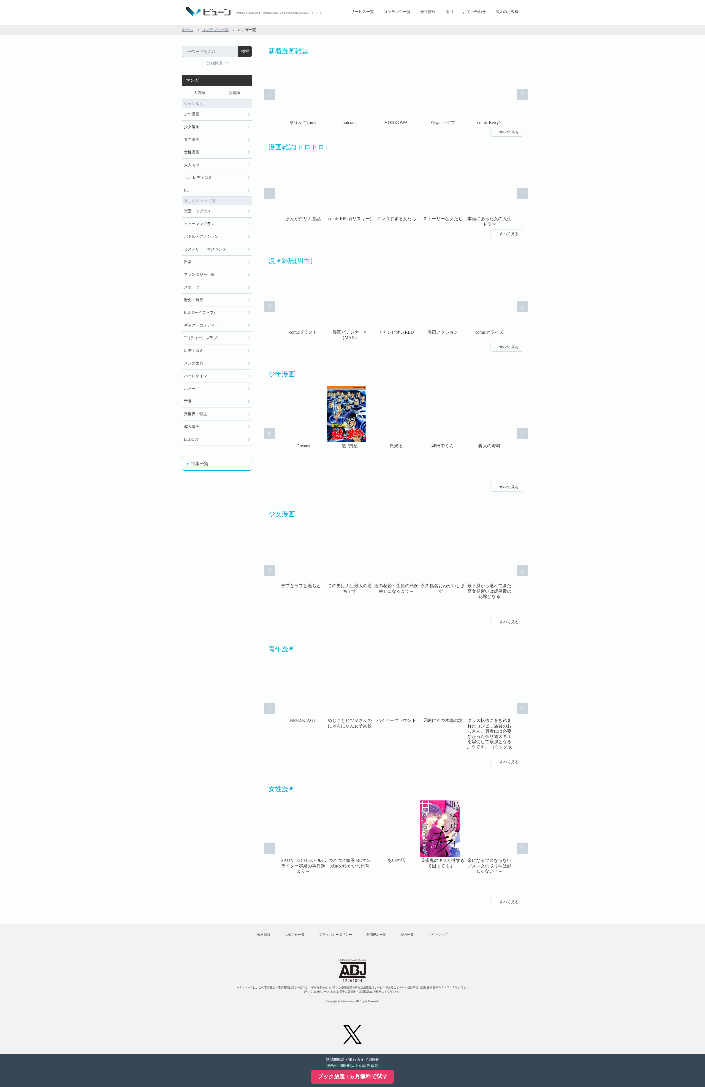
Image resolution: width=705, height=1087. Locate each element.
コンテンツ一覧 (397, 12)
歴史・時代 (193, 300)
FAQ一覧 (407, 935)
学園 (188, 401)
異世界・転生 (195, 414)
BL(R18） (192, 439)
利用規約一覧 (376, 935)
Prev (269, 94)
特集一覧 (199, 463)
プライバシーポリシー (335, 935)
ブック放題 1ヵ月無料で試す (353, 1076)
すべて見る (509, 132)
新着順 (234, 93)
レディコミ (193, 351)
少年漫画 (191, 114)
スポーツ (191, 287)
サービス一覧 (362, 12)
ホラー (190, 389)
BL (186, 190)
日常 (188, 262)
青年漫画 (191, 139)
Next (522, 94)
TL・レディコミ (198, 178)
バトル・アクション (201, 236)
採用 (449, 12)
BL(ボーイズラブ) (199, 313)
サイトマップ (438, 935)
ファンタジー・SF (199, 275)
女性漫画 (191, 152)
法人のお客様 (507, 12)
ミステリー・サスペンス (205, 249)
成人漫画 (191, 427)
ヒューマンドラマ (199, 224)
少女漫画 (191, 127)
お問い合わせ (474, 12)
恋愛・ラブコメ (197, 211)
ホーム (187, 30)
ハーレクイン (195, 376)
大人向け (191, 165)
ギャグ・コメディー (201, 325)
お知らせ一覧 (295, 935)
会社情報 (428, 12)
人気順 (199, 93)
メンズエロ (193, 363)
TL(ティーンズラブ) (201, 338)
